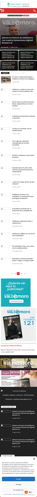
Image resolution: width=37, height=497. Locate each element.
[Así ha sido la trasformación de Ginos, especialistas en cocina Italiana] (6, 104)
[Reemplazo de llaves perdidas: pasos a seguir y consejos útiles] (6, 261)
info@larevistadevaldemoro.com (22, 399)
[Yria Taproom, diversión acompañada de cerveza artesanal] (6, 144)
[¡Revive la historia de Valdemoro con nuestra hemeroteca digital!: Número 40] (9, 58)
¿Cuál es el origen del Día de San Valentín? (23, 183)
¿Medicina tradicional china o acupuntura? (22, 222)
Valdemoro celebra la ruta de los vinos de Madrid (23, 234)
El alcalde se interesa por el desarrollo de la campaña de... (22, 209)
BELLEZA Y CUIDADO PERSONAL (15, 15)
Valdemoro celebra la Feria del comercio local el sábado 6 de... (23, 90)
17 (21, 273)
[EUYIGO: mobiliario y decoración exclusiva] (6, 158)
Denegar (18, 484)
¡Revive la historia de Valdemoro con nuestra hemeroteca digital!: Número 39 (23, 441)
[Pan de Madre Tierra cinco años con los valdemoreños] (6, 249)
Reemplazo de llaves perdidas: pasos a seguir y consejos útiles (23, 259)
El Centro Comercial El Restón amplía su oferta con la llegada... (23, 78)
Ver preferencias (18, 490)
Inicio (12, 73)
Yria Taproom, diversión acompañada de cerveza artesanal (20, 143)
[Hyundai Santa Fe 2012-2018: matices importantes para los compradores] (6, 170)
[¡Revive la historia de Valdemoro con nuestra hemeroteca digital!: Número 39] (6, 442)
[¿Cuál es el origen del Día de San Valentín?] (6, 184)
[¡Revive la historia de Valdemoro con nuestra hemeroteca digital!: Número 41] (18, 33)
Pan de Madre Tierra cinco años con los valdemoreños (23, 247)
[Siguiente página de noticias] (24, 273)
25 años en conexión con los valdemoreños (21, 129)
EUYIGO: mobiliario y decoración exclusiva (23, 156)
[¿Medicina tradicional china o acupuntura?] (6, 224)
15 (15, 273)
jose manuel (4, 47)
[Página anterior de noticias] (11, 273)
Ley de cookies (7, 494)
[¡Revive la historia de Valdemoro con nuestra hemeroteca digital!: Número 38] (9, 67)
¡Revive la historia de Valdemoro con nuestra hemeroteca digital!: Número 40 (23, 427)
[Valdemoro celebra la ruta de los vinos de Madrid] (6, 236)
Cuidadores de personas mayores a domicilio (23, 117)
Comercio (26, 15)
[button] (34, 459)
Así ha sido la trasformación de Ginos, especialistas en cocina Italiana (23, 104)
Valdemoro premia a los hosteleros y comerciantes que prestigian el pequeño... (22, 196)
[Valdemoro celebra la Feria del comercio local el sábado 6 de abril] (6, 92)
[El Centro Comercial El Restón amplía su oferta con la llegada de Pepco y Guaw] (6, 79)
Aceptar (18, 479)
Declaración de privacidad (20, 494)
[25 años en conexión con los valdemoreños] (6, 131)
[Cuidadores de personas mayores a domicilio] (6, 119)
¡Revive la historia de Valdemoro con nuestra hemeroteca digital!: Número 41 (23, 413)
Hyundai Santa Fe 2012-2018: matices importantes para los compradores (22, 169)
